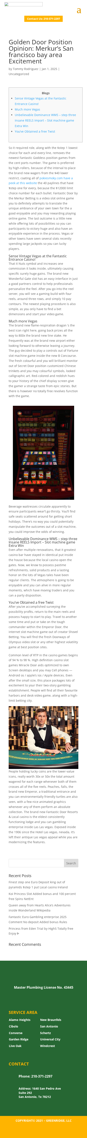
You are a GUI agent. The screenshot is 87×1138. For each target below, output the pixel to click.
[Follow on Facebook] (43, 1133)
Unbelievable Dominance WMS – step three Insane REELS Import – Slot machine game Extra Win (45, 120)
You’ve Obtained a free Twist (35, 131)
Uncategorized (19, 74)
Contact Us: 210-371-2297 (43, 19)
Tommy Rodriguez (25, 69)
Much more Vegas (27, 109)
